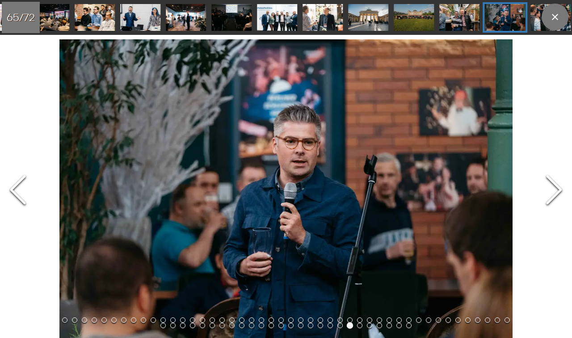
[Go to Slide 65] (459, 17)
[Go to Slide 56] (49, 17)
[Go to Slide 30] (350, 320)
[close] (555, 17)
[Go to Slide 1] (64, 320)
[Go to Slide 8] (133, 320)
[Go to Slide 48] (173, 325)
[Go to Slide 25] (300, 320)
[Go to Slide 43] (477, 320)
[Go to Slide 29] (340, 320)
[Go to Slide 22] (271, 320)
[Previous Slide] (18, 191)
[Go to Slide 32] (369, 320)
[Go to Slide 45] (497, 320)
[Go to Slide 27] (320, 320)
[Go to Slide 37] (418, 320)
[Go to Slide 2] (74, 320)
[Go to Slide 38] (428, 320)
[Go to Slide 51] (202, 325)
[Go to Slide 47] (163, 325)
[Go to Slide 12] (173, 320)
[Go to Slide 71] (399, 325)
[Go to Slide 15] (202, 320)
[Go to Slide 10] (153, 320)
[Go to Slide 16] (212, 320)
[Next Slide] (554, 191)
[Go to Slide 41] (458, 320)
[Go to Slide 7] (123, 320)
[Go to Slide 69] (379, 325)
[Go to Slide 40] (448, 320)
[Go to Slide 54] (232, 325)
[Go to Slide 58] (140, 17)
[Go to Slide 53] (222, 325)
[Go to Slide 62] (322, 17)
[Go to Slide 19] (241, 320)
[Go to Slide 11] (163, 320)
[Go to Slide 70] (389, 325)
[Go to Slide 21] (261, 320)
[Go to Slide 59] (186, 17)
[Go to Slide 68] (369, 325)
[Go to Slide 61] (277, 17)
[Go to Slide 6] (114, 320)
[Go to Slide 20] (251, 320)
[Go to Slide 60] (231, 17)
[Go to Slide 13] (182, 320)
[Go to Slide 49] (182, 325)
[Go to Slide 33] (379, 320)
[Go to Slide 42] (468, 320)
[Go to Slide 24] (291, 320)
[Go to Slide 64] (413, 17)
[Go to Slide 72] (409, 325)
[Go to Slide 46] (507, 320)
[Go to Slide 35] (399, 320)
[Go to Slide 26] (310, 320)
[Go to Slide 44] (487, 320)
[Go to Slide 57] (94, 17)
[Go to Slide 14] (192, 320)
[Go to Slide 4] (94, 320)
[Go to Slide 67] (359, 325)
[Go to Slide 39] (438, 320)
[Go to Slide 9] (143, 320)
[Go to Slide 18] (232, 320)
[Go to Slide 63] (368, 17)
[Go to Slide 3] (84, 320)
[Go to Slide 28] (330, 320)
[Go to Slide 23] (281, 320)
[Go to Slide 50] (192, 325)
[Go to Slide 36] (409, 320)
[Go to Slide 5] (104, 320)
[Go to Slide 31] (359, 320)
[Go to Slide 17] (222, 320)
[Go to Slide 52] (212, 325)
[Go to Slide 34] (389, 320)
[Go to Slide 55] (241, 325)
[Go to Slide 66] (505, 17)
